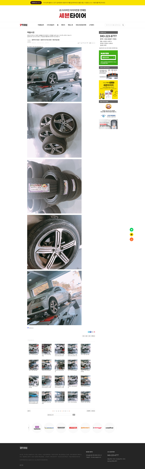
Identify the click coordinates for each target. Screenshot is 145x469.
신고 (80, 42)
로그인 (21, 465)
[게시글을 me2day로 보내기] (92, 332)
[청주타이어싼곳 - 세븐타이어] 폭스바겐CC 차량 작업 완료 (72, 356)
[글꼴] (90, 43)
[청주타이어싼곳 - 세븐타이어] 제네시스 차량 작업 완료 (46, 387)
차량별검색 (41, 25)
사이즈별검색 (50, 25)
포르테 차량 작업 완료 (46, 370)
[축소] (94, 43)
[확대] (93, 43)
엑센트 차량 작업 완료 (85, 386)
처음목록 (88, 410)
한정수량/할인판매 (81, 25)
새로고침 (93, 410)
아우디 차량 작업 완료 (72, 402)
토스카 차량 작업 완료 (33, 354)
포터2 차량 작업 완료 (85, 354)
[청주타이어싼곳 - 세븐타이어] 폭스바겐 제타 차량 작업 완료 (59, 356)
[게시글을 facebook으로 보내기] (90, 332)
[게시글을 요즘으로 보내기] (94, 332)
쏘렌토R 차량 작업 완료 (85, 402)
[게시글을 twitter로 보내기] (88, 332)
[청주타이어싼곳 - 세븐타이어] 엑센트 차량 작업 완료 (33, 403)
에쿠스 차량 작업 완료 (59, 402)
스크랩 (87, 42)
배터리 (63, 25)
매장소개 (70, 25)
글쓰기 (29, 410)
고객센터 (91, 25)
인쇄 (83, 42)
